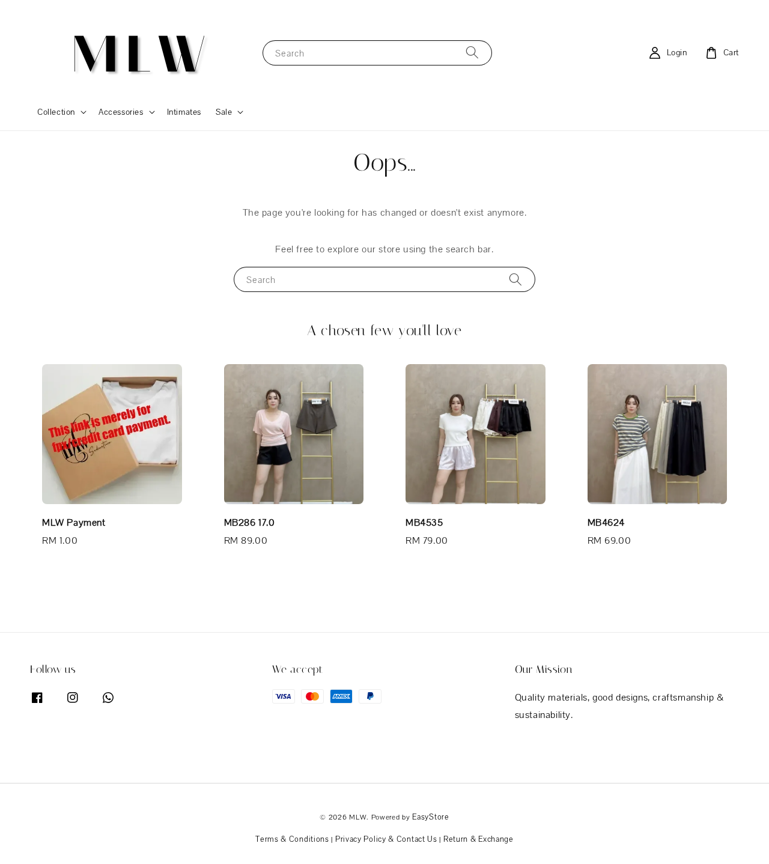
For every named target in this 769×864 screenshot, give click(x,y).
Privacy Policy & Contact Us (386, 839)
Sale (224, 111)
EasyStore (430, 817)
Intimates (184, 111)
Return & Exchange (478, 839)
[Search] (472, 52)
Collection (56, 111)
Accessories (121, 111)
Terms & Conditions (292, 839)
